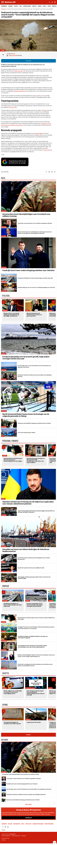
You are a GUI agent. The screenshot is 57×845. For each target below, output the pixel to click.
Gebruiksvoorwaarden (38, 824)
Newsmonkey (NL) (6, 835)
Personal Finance (27, 6)
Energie (39, 6)
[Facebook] (3, 826)
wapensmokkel (39, 133)
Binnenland (4, 650)
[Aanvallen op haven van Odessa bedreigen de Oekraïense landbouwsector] (28, 517)
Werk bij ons (28, 824)
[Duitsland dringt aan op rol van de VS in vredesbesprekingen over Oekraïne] (9, 283)
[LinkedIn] (8, 826)
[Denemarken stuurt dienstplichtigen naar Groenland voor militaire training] (28, 182)
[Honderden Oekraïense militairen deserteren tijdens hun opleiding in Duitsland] (9, 372)
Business (3, 353)
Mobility (34, 6)
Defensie (3, 50)
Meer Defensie (40, 804)
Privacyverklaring (49, 824)
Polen (44, 110)
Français (3, 830)
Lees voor (28, 60)
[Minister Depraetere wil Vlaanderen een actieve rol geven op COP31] (36, 300)
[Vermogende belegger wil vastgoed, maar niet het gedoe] (13, 709)
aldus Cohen (46, 150)
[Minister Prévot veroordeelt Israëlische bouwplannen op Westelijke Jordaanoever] (13, 300)
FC (3, 55)
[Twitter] (5, 826)
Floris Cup (13, 53)
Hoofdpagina (3, 9)
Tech (20, 6)
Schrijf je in (28, 817)
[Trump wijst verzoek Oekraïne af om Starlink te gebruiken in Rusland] (9, 219)
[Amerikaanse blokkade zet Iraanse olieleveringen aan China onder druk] (9, 274)
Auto (3, 436)
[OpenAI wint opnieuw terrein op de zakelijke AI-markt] (9, 564)
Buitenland (4, 211)
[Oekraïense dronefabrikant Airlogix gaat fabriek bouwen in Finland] (9, 419)
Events (22, 824)
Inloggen (10, 824)
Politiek (16, 6)
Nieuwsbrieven (16, 824)
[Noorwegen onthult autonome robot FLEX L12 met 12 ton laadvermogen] (9, 574)
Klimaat (27, 310)
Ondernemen (4, 6)
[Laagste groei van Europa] (36, 709)
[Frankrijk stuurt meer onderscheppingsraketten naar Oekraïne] (28, 238)
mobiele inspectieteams (20, 91)
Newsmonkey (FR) (16, 835)
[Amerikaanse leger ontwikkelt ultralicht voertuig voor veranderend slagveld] (9, 633)
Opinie (49, 6)
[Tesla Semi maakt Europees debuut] (9, 428)
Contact (4, 840)
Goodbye (24, 835)
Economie (10, 6)
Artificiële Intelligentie (6, 571)
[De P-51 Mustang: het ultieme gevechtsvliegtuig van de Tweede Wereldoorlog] (9, 554)
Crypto (44, 6)
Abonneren (4, 824)
